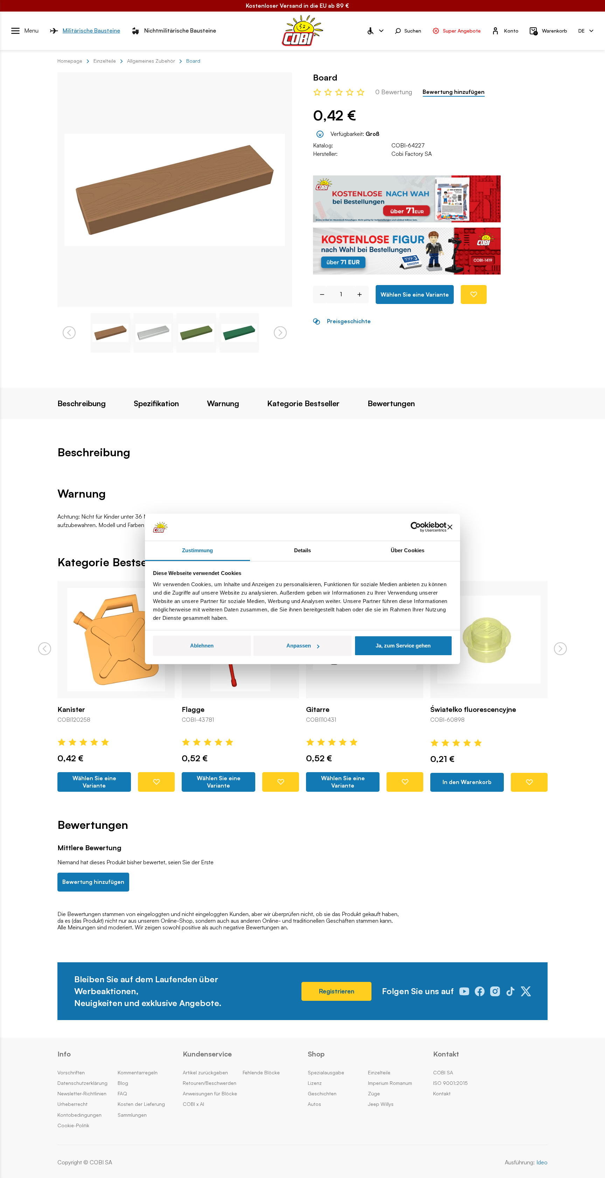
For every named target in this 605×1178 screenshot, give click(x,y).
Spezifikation (156, 403)
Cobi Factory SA (411, 153)
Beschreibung (81, 403)
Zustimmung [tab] (197, 550)
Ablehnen (202, 646)
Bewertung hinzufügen (454, 92)
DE (581, 30)
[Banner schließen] (449, 527)
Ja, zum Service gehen (403, 646)
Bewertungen (391, 403)
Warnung (223, 403)
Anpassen (298, 646)
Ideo (542, 1162)
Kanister (71, 709)
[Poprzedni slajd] (44, 648)
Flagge (193, 709)
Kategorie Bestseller (303, 403)
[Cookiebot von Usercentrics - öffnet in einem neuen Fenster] (415, 527)
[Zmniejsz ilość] (319, 294)
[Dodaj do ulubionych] (474, 294)
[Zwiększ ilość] (362, 294)
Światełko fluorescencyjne (473, 709)
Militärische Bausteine (91, 30)
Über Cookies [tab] (407, 550)
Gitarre (317, 709)
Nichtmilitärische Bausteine (180, 30)
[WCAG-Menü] (375, 31)
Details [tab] (302, 550)
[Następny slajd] (560, 648)
